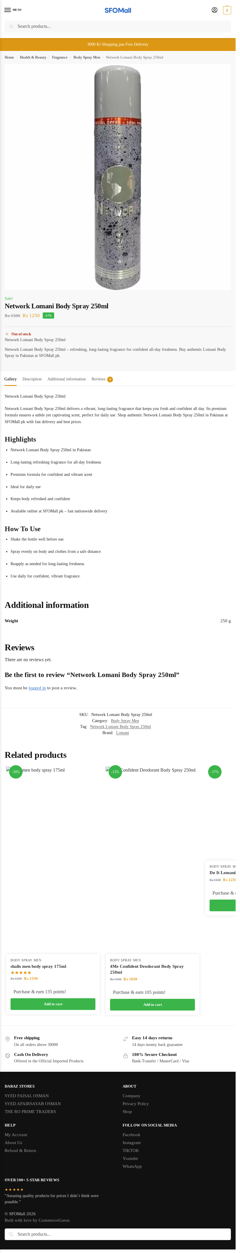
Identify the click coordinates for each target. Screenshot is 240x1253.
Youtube (130, 1163)
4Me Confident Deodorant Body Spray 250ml (147, 969)
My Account (16, 1139)
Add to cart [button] (53, 1004)
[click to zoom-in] (118, 177)
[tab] (10, 378)
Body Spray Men (86, 57)
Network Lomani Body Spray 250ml (120, 726)
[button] (226, 10)
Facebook (131, 1139)
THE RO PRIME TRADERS (30, 1116)
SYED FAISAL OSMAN (27, 1100)
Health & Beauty (33, 57)
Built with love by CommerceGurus (37, 1225)
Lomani (122, 733)
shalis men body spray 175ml (38, 966)
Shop (127, 1116)
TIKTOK (131, 1155)
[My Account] (214, 10)
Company (131, 1100)
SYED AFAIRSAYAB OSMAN (33, 1108)
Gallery (10, 379)
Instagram (132, 1147)
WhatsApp (132, 1171)
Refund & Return (20, 1155)
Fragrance (60, 57)
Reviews (101, 379)
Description (32, 379)
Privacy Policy (136, 1108)
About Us (13, 1147)
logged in (37, 688)
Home (9, 57)
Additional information (66, 379)
